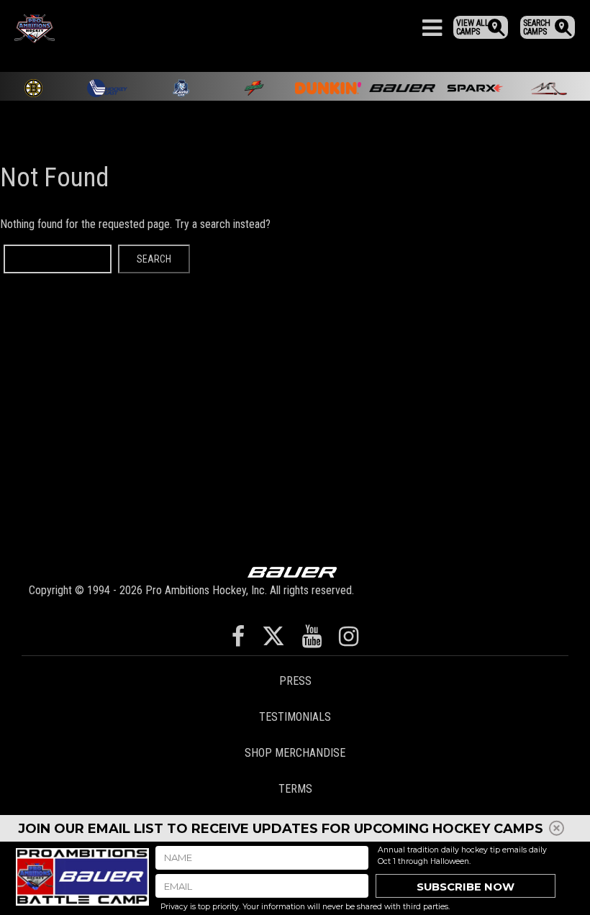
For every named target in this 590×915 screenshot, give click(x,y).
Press (295, 681)
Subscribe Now (465, 886)
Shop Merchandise (295, 753)
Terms (295, 789)
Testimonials (295, 717)
